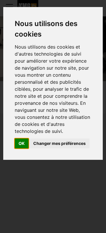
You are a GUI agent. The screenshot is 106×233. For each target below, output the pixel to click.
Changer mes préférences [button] (59, 143)
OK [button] (22, 143)
